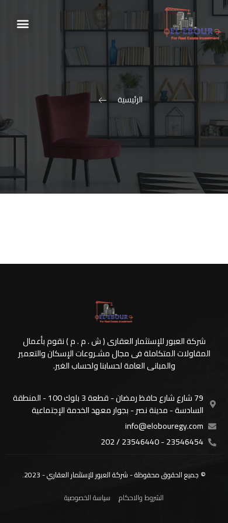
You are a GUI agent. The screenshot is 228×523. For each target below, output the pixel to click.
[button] (23, 23)
